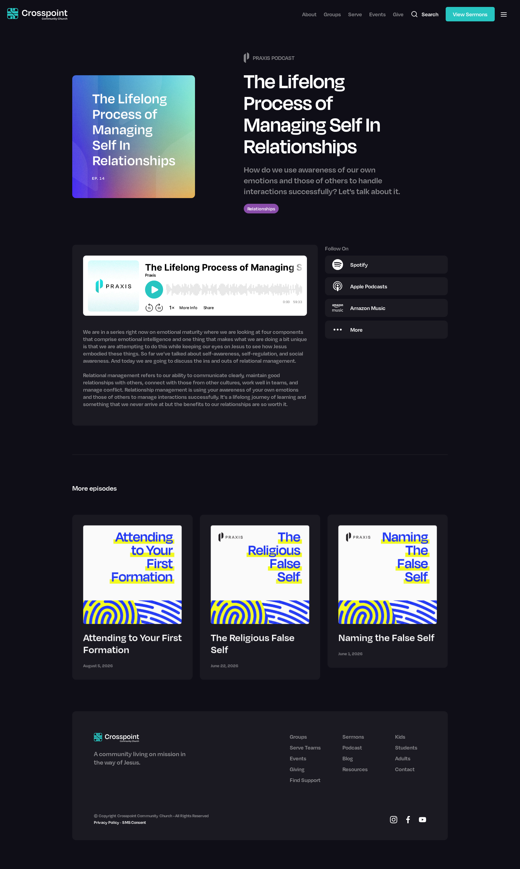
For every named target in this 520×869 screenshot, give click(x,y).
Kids (400, 736)
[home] (37, 14)
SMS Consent (134, 822)
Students (406, 747)
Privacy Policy (106, 822)
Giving (297, 769)
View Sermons (470, 14)
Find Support (305, 780)
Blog (347, 758)
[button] (504, 14)
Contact (405, 769)
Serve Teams (305, 747)
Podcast (352, 747)
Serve (355, 14)
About (309, 14)
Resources (355, 769)
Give (398, 14)
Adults (402, 758)
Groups (332, 14)
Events (377, 14)
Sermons (353, 736)
